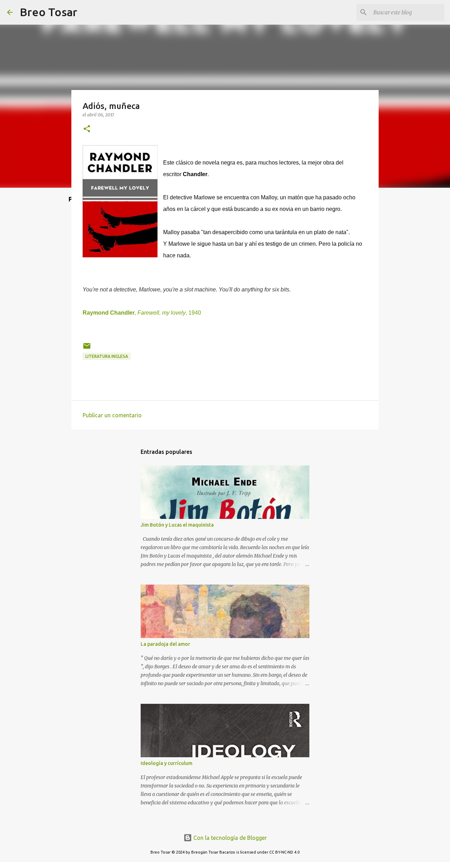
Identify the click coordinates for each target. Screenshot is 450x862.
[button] (87, 129)
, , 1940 (142, 313)
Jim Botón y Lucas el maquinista (177, 525)
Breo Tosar (48, 12)
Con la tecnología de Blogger (229, 838)
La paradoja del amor (165, 644)
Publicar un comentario (112, 415)
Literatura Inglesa (106, 356)
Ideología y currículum (166, 763)
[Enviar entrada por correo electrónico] (87, 348)
